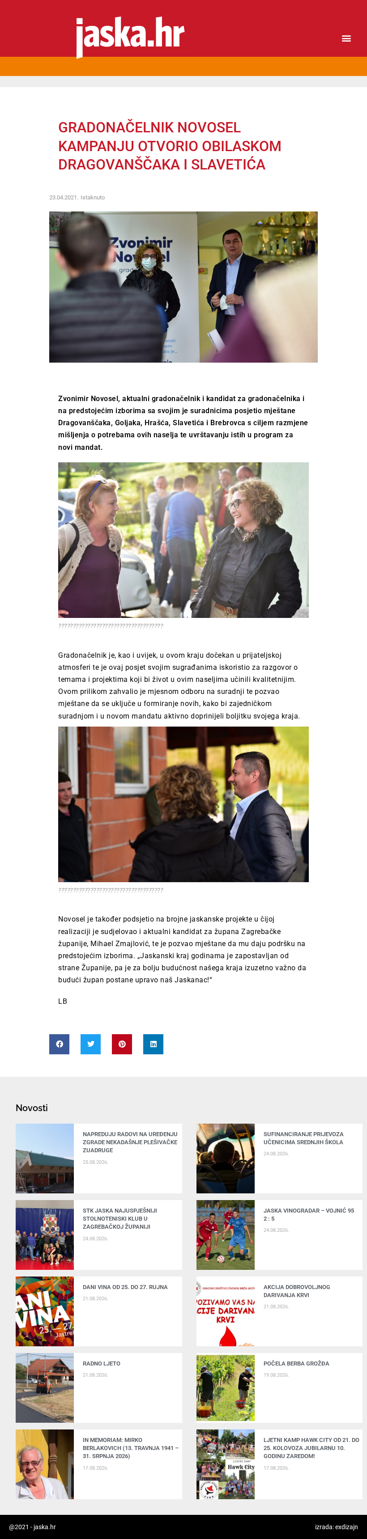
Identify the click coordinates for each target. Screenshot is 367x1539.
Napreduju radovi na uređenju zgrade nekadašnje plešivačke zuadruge (130, 1142)
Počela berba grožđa (298, 1363)
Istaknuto (93, 197)
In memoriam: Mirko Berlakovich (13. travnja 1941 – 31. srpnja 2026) (131, 1448)
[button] (346, 38)
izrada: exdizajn (336, 1527)
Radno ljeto (101, 1363)
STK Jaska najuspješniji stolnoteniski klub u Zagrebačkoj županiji (120, 1218)
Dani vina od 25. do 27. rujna (125, 1287)
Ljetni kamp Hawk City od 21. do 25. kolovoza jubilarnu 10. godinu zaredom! (311, 1448)
